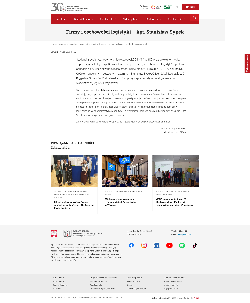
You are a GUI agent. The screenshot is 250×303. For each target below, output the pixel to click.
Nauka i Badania (82, 19)
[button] (194, 17)
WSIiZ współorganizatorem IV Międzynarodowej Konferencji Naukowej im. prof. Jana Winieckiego (174, 202)
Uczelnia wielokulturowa (81, 194)
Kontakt (190, 298)
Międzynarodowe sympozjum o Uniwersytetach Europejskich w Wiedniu (120, 202)
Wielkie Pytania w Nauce (173, 281)
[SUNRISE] (156, 7)
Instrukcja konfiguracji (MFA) (160, 298)
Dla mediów (181, 298)
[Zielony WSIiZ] (168, 7)
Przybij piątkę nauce (171, 289)
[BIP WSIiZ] (196, 298)
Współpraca (58, 197)
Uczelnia (60, 19)
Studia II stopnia (58, 281)
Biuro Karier (57, 289)
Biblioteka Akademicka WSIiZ (174, 278)
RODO (174, 298)
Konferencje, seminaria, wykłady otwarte (129, 191)
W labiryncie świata (171, 285)
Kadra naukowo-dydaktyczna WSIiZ (102, 289)
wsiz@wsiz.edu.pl (185, 235)
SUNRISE (108, 194)
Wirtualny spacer (247, 63)
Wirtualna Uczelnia (144, 7)
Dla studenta (106, 19)
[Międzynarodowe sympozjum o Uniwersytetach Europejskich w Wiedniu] (125, 170)
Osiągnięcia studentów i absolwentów (103, 278)
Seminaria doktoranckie (98, 281)
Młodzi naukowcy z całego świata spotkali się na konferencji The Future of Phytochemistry (74, 205)
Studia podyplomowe (134, 278)
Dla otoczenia (175, 19)
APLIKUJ (190, 7)
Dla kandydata (130, 19)
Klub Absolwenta (96, 285)
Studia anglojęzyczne (60, 285)
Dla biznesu (152, 19)
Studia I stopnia (58, 278)
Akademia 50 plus (133, 281)
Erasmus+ (130, 285)
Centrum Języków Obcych (136, 289)
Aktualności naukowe (72, 191)
